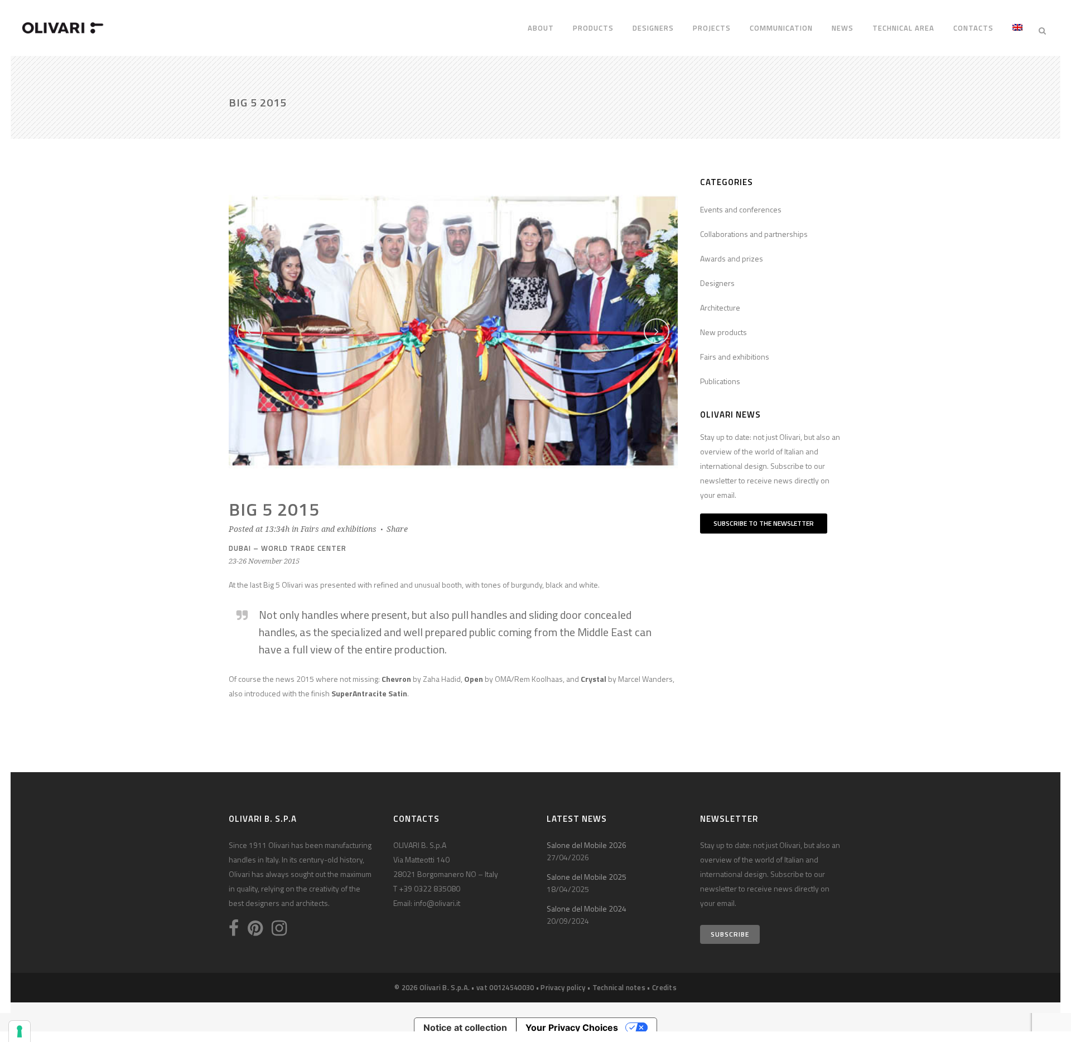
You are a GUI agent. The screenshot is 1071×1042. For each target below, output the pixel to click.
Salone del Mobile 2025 (586, 877)
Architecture (720, 307)
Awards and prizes (731, 258)
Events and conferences (740, 209)
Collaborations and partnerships (754, 234)
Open (473, 679)
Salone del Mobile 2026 (586, 845)
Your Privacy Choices (571, 1027)
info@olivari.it (437, 903)
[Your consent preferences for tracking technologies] (19, 1031)
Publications (720, 381)
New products (723, 332)
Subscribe (730, 934)
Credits (664, 987)
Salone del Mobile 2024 (586, 908)
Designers (717, 283)
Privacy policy (563, 987)
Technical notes (619, 987)
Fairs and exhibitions (339, 529)
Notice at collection (465, 1027)
